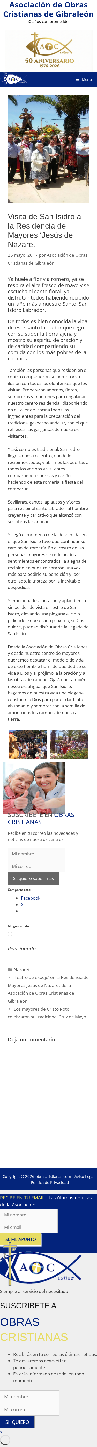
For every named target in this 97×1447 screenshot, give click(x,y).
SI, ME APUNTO (20, 1239)
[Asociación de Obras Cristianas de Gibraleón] (13, 79)
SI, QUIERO (17, 1422)
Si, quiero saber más (33, 878)
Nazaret (22, 969)
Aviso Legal (84, 1176)
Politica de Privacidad (50, 1182)
